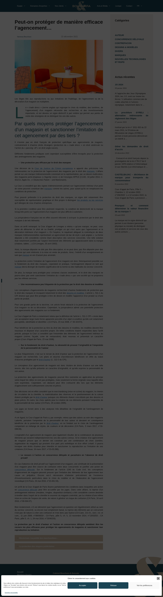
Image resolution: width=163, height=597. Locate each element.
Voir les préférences (144, 585)
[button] (158, 578)
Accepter (82, 585)
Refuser (113, 585)
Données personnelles (11, 592)
